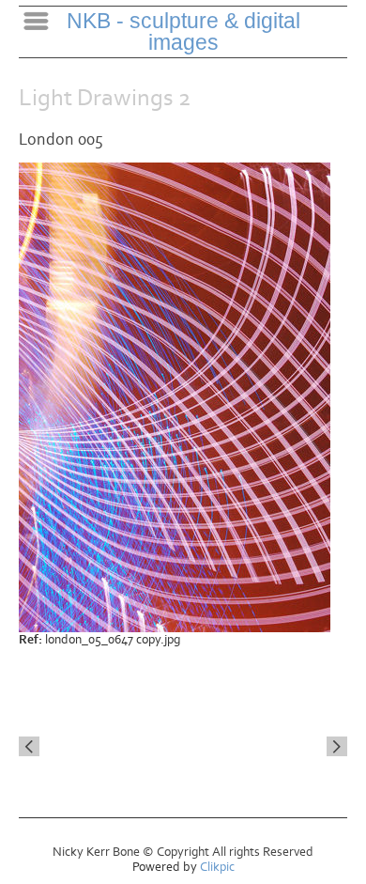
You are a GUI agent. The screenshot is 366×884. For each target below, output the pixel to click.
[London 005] (183, 397)
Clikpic (217, 867)
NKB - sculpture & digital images (183, 31)
